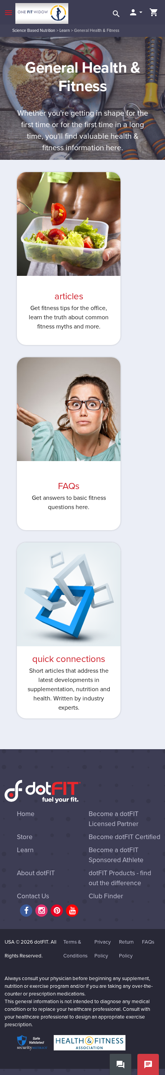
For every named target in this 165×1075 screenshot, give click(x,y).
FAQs (68, 486)
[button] (135, 12)
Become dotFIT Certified (124, 837)
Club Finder (106, 896)
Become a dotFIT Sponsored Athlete (116, 855)
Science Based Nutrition (33, 30)
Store (25, 837)
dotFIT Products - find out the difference (120, 878)
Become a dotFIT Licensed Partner (114, 819)
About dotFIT (36, 873)
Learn (64, 30)
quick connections (68, 659)
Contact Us (33, 896)
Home (26, 814)
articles (68, 296)
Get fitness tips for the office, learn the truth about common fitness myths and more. (69, 317)
